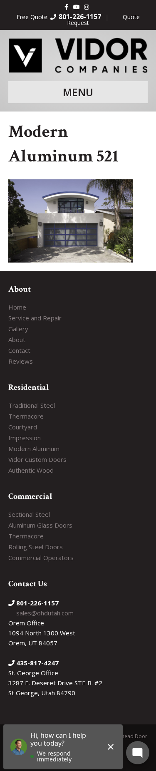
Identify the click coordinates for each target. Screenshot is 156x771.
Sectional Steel (29, 514)
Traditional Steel (31, 405)
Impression (24, 438)
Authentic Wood (31, 470)
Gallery (18, 329)
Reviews (20, 361)
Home (17, 307)
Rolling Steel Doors (35, 547)
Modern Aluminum (33, 448)
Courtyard (22, 427)
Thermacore (26, 416)
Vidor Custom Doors (37, 459)
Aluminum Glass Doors (40, 525)
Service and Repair (35, 318)
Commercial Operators (41, 557)
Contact (19, 350)
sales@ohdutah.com (45, 613)
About (16, 339)
